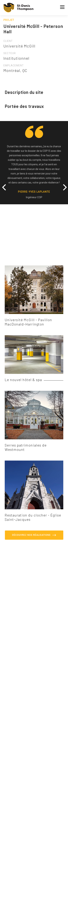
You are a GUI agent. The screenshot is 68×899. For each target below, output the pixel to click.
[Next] (63, 185)
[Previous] (5, 185)
